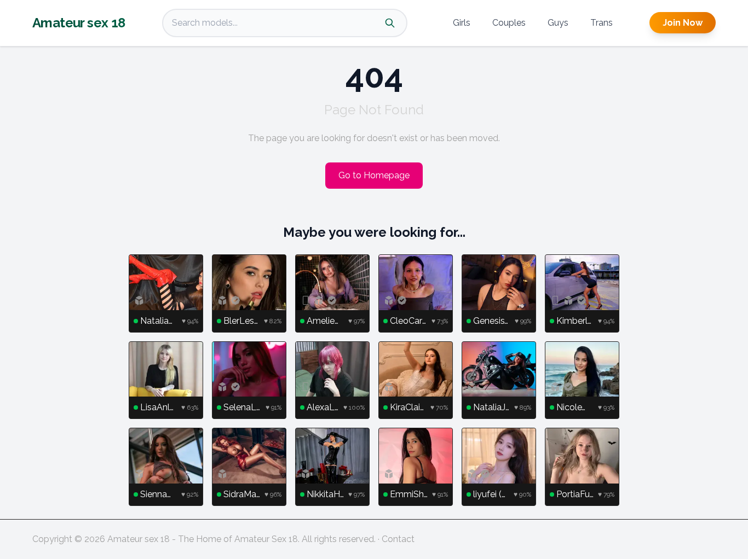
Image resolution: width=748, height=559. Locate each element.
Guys (558, 23)
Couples (509, 23)
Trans (601, 23)
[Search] (390, 23)
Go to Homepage (374, 175)
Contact (398, 539)
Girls (461, 23)
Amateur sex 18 (78, 23)
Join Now (683, 23)
